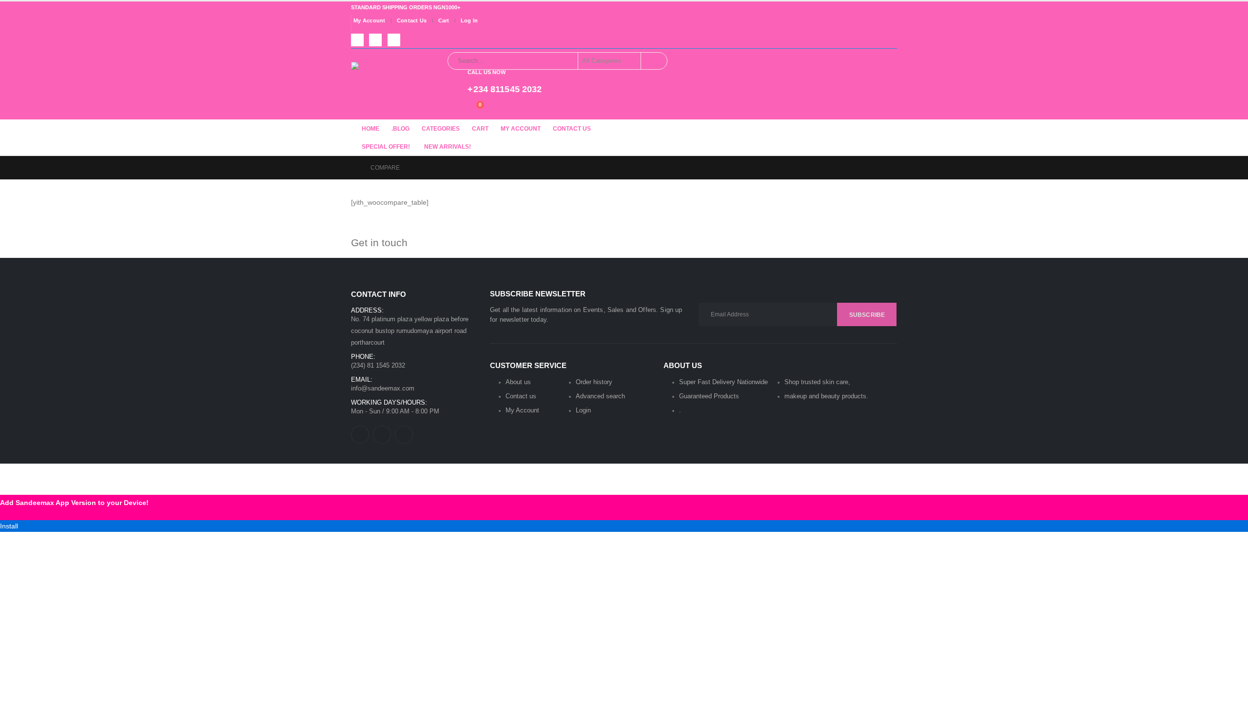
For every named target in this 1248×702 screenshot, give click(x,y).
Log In (469, 20)
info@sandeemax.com (382, 388)
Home (370, 128)
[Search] (653, 61)
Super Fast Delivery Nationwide (723, 382)
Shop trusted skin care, (817, 382)
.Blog (400, 128)
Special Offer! (386, 146)
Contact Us (412, 20)
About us (518, 382)
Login (583, 410)
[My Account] (452, 109)
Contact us (521, 396)
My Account (369, 20)
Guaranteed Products (709, 396)
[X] (375, 40)
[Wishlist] (460, 109)
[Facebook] (357, 40)
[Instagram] (394, 40)
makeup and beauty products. (826, 396)
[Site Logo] (387, 82)
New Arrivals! (447, 146)
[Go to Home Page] (354, 168)
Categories (441, 128)
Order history (594, 382)
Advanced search (600, 396)
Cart (443, 20)
